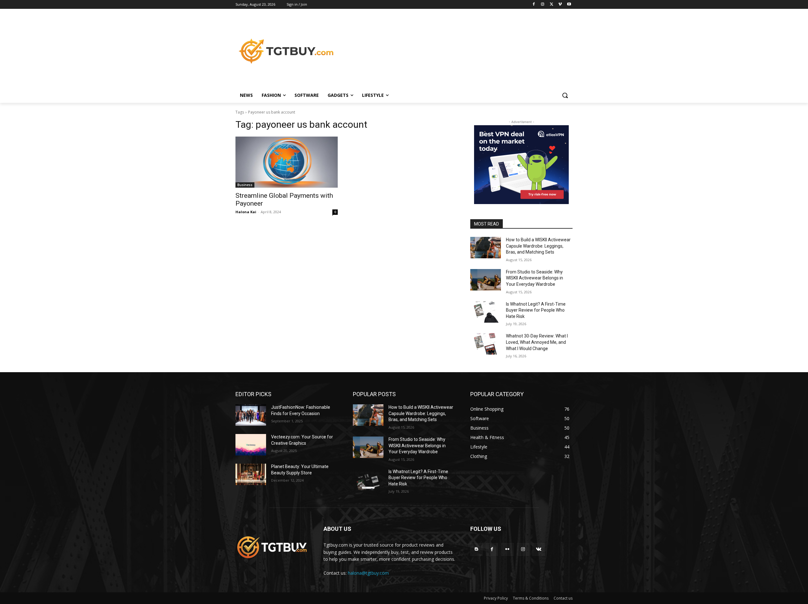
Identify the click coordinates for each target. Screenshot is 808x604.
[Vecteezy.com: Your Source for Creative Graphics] (250, 444)
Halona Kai (245, 211)
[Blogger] (476, 549)
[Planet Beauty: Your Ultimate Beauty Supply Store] (250, 474)
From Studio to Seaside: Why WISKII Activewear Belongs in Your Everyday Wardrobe (534, 278)
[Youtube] (569, 4)
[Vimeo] (560, 4)
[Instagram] (542, 4)
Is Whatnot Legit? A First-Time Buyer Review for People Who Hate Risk (536, 310)
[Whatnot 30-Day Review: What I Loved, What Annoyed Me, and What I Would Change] (485, 344)
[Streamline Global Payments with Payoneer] (286, 162)
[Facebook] (534, 4)
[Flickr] (507, 549)
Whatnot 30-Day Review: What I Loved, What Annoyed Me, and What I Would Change (537, 342)
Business (244, 185)
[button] (565, 95)
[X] (551, 4)
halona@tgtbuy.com (368, 573)
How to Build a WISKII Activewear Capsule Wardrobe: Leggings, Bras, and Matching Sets (538, 246)
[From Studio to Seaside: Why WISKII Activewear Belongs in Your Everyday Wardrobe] (485, 279)
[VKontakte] (538, 549)
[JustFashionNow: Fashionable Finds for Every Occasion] (250, 415)
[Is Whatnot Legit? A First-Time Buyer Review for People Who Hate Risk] (485, 312)
